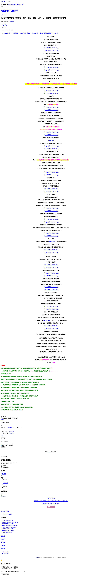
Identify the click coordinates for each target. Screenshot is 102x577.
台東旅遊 (11, 433)
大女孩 (2, 419)
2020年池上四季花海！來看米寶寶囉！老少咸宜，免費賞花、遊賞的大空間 (30, 33)
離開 (8, 574)
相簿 (4, 24)
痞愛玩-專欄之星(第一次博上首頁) (51, 505)
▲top (2, 435)
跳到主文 (3, 14)
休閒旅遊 (12, 21)
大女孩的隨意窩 (51, 498)
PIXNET (40, 557)
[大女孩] (1, 495)
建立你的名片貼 (3, 496)
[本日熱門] (53, 371)
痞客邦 (9, 427)
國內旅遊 (11, 431)
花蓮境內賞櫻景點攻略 (7, 532)
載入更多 (3, 438)
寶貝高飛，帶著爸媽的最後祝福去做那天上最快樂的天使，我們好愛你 (51, 501)
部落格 (5, 25)
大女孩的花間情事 (9, 11)
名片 (4, 27)
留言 (12, 427)
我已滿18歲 (3, 574)
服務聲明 (64, 557)
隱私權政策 (59, 557)
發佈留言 (3, 446)
